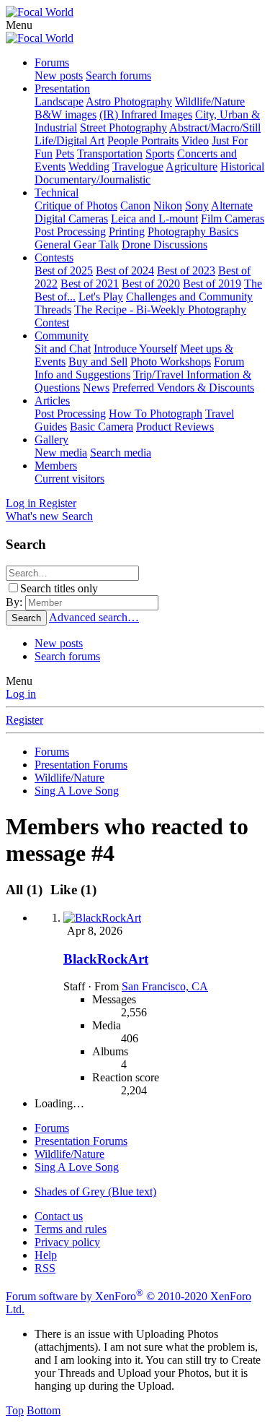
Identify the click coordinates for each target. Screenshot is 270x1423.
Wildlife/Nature (210, 101)
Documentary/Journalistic (92, 179)
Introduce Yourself (135, 348)
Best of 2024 (125, 270)
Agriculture (191, 166)
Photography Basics (193, 231)
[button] (19, 25)
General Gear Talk (77, 244)
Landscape (59, 101)
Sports (159, 153)
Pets (64, 153)
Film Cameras (232, 218)
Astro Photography (129, 101)
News (96, 387)
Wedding (88, 166)
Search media (120, 452)
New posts (59, 75)
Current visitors (69, 478)
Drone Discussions (164, 244)
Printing (127, 231)
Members (56, 465)
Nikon (167, 205)
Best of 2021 (89, 283)
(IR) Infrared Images (145, 114)
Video (195, 140)
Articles (52, 400)
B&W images (65, 114)
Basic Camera (101, 426)
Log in (21, 694)
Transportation (110, 153)
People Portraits (143, 140)
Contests (54, 257)
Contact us (59, 1216)
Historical (242, 166)
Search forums (118, 75)
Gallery (51, 439)
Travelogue (137, 166)
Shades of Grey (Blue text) (95, 1191)
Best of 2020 (151, 283)
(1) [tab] (26, 889)
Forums (52, 62)
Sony (197, 205)
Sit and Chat (63, 348)
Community (62, 335)
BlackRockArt (105, 958)
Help (46, 1255)
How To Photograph (155, 413)
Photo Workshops (170, 361)
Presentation (62, 88)
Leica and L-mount (154, 218)
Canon (135, 205)
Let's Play (100, 296)
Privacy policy (67, 1242)
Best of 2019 (212, 283)
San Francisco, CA (165, 986)
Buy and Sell (97, 361)
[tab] (71, 889)
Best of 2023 (186, 270)
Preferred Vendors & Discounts (183, 387)
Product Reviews (175, 426)
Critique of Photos (76, 205)
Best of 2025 (64, 270)
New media (61, 452)
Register (24, 720)
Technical (56, 192)
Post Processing (70, 231)
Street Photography (123, 127)
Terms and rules (71, 1229)
